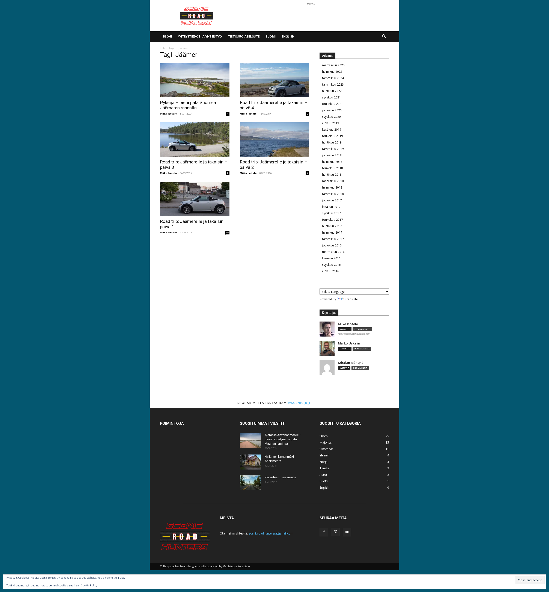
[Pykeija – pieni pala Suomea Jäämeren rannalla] (194, 80)
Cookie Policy (89, 585)
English (288, 36)
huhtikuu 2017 (332, 226)
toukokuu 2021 (332, 104)
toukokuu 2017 (332, 219)
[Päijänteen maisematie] (250, 482)
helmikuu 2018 (332, 187)
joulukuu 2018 (332, 155)
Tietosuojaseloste (244, 36)
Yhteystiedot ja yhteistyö (200, 36)
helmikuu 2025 (332, 71)
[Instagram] (335, 532)
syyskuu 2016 (331, 265)
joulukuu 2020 (332, 110)
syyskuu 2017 (331, 213)
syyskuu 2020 (331, 117)
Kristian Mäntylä (350, 363)
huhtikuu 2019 (332, 142)
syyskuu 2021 (331, 97)
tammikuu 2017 (333, 239)
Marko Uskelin (349, 343)
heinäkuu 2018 (332, 162)
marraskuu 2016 (333, 252)
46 (227, 232)
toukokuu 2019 (332, 136)
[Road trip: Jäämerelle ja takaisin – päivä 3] (194, 139)
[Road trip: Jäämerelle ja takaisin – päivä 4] (274, 80)
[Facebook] (324, 532)
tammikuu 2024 (333, 78)
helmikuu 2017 (332, 232)
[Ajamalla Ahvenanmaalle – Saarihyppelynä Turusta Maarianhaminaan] (250, 440)
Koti (162, 48)
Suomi (271, 36)
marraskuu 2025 (333, 65)
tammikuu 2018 (333, 194)
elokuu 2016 (330, 271)
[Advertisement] (311, 15)
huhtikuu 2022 (332, 91)
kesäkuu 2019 (331, 129)
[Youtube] (347, 532)
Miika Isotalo (168, 113)
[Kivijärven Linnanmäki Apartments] (250, 462)
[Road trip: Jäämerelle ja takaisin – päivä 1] (194, 199)
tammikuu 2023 (333, 84)
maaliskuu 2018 (333, 181)
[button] (384, 37)
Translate (351, 299)
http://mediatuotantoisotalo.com (354, 333)
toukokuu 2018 (332, 168)
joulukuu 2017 (332, 200)
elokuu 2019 (330, 123)
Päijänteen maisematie (280, 477)
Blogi (167, 36)
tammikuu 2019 (333, 149)
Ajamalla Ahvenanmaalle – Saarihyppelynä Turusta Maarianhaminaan (283, 439)
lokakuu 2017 (331, 207)
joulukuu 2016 (332, 245)
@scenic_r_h (300, 402)
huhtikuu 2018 (332, 174)
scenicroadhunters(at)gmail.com (271, 533)
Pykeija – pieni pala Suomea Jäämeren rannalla (188, 105)
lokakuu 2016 (331, 258)
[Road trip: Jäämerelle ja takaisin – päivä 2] (274, 139)
